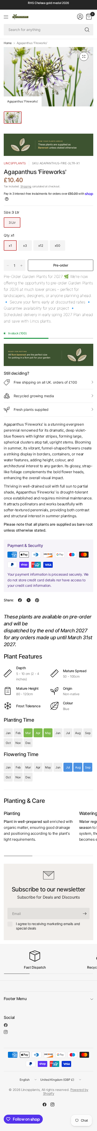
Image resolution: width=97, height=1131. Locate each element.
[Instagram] (6, 1032)
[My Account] (80, 16)
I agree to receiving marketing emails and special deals (48, 926)
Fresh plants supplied (31, 409)
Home (8, 43)
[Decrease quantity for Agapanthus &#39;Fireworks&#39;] (7, 265)
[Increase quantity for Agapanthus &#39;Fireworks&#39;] (21, 265)
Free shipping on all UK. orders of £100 (45, 382)
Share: (9, 600)
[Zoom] (83, 56)
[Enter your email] (85, 913)
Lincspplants (15, 163)
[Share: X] (28, 600)
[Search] (87, 29)
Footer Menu (15, 998)
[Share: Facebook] (20, 600)
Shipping (25, 186)
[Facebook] (6, 1025)
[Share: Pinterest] (37, 600)
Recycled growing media (34, 396)
